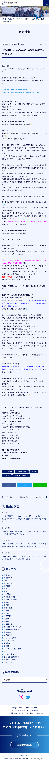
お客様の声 (8, 578)
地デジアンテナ (10, 659)
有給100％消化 (22, 472)
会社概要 (30, 713)
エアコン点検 (9, 640)
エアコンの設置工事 (21, 710)
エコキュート (9, 613)
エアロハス (8, 635)
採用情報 (14, 44)
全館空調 (7, 632)
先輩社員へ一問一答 (16, 713)
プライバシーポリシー (24, 756)
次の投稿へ (39, 497)
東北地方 (7, 643)
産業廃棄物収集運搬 (11, 629)
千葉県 (6, 618)
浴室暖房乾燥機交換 (11, 657)
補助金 (6, 591)
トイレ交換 (8, 608)
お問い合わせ (26, 744)
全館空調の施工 (31, 707)
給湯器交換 (8, 624)
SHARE (9, 485)
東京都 (34, 472)
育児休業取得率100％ (21, 476)
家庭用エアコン (10, 583)
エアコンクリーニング (12, 627)
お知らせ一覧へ (24, 497)
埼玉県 (6, 646)
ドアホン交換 (9, 654)
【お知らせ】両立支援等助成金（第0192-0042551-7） (21, 92)
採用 (5, 651)
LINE (40, 485)
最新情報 (40, 713)
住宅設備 (7, 594)
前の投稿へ (10, 497)
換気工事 (7, 616)
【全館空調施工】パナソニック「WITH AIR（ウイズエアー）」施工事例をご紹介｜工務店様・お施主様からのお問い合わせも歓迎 (24, 519)
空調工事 (6, 476)
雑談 (22, 44)
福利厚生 (7, 610)
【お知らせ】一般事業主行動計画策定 (15, 89)
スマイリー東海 (10, 638)
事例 (5, 580)
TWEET (24, 485)
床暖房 (6, 621)
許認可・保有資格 (10, 599)
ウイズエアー (9, 662)
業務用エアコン (10, 597)
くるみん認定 (8, 472)
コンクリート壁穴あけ (12, 648)
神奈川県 (7, 602)
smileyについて (17, 707)
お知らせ (5, 44)
